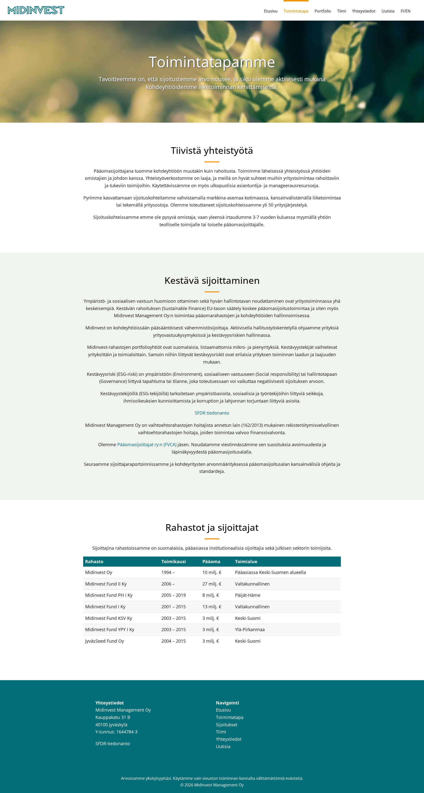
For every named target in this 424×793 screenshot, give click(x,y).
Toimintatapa (229, 717)
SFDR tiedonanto (212, 413)
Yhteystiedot (228, 739)
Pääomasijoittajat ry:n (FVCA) (146, 444)
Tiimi (221, 732)
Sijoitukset (226, 725)
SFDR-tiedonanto (112, 743)
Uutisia (223, 746)
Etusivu (223, 710)
